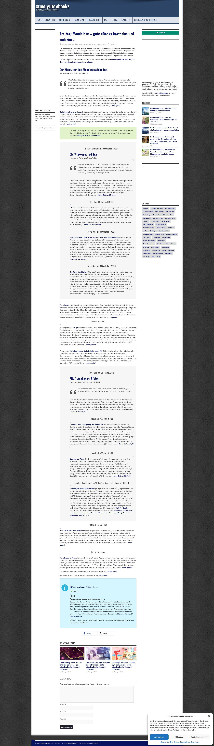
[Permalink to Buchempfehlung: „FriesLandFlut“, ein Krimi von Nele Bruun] (145, 114)
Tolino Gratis (79, 19)
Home (39, 19)
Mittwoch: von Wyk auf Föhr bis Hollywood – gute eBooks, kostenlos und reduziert (98, 666)
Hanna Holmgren (148, 227)
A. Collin (145, 208)
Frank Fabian (165, 221)
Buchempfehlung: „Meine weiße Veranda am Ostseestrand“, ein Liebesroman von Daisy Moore (162, 152)
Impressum (195, 742)
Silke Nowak (147, 253)
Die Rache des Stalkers (78, 272)
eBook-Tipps (50, 19)
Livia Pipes (156, 237)
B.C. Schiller (170, 211)
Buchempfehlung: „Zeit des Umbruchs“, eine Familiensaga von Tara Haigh (163, 119)
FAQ (105, 19)
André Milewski (148, 211)
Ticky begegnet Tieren (68, 558)
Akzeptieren (159, 737)
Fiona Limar (155, 221)
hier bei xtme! (112, 572)
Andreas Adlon (170, 208)
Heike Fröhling (161, 227)
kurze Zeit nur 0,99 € (79, 412)
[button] (209, 716)
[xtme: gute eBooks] (52, 10)
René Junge (165, 247)
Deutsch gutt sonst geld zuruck (82, 489)
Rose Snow (146, 250)
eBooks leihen (95, 19)
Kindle (94, 44)
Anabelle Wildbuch (157, 208)
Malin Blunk (166, 237)
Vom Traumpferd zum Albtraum (72, 531)
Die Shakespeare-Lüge (83, 154)
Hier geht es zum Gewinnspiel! (89, 135)
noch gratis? (116, 106)
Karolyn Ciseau (148, 234)
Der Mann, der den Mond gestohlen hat (83, 69)
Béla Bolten (157, 215)
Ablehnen (179, 737)
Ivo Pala (145, 231)
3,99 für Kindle (122, 508)
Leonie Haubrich (171, 234)
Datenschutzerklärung (182, 742)
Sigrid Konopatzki (168, 250)
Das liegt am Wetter (77, 459)
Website (63, 719)
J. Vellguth (153, 231)
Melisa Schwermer (148, 244)
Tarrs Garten (64, 305)
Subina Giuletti (158, 253)
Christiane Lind (168, 215)
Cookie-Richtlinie (167, 742)
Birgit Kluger (147, 215)
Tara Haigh (146, 256)
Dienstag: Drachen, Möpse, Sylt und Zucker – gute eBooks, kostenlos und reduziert (123, 666)
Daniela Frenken (170, 218)
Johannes (71, 44)
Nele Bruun (160, 244)
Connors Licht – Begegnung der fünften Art (86, 425)
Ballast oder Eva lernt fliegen (71, 112)
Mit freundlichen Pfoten (84, 378)
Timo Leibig (156, 256)
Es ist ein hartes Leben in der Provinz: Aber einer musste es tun (94, 237)
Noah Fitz (146, 247)
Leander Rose (159, 234)
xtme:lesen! (103, 576)
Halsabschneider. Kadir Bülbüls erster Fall (86, 351)
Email (62, 712)
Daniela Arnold (158, 218)
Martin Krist (161, 240)
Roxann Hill (156, 250)
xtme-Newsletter (162, 93)
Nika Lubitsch (170, 244)
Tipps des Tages (101, 44)
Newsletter (126, 19)
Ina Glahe (171, 227)
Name (62, 705)
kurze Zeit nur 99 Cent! (106, 195)
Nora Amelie (155, 247)
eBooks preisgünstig (85, 44)
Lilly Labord (146, 237)
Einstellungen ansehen (200, 737)
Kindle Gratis (64, 19)
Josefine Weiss (164, 231)
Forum (114, 19)
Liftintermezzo (75, 208)
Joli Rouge (74, 328)
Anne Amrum (159, 211)
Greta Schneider (148, 224)
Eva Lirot (145, 221)
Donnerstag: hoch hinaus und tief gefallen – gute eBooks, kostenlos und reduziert (71, 666)
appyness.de (74, 623)
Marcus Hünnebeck (149, 240)
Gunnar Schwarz (161, 224)
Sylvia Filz (168, 253)
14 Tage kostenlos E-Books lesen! (84, 587)
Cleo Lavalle (147, 218)
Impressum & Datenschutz (145, 19)
